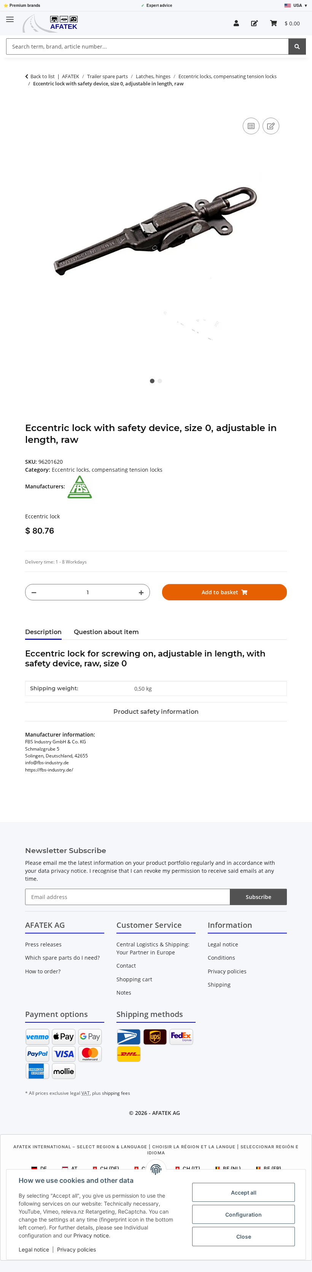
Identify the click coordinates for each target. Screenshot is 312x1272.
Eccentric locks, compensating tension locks (107, 469)
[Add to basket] (31, 107)
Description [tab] (43, 632)
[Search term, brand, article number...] (297, 46)
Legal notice (34, 1249)
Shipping (219, 984)
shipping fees (116, 1093)
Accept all (243, 1192)
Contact (126, 965)
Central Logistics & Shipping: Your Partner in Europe (152, 948)
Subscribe (258, 896)
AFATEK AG (166, 1112)
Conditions (221, 957)
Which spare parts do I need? (62, 957)
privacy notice (68, 870)
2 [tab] (160, 381)
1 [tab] (152, 381)
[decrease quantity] (33, 592)
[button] (236, 23)
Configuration (243, 1214)
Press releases (43, 944)
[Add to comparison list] (251, 126)
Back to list (42, 76)
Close (243, 1236)
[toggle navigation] (10, 16)
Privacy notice (91, 1235)
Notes (123, 992)
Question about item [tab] (106, 632)
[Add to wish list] (271, 126)
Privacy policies (76, 1249)
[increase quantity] (141, 592)
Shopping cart (134, 979)
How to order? (42, 971)
